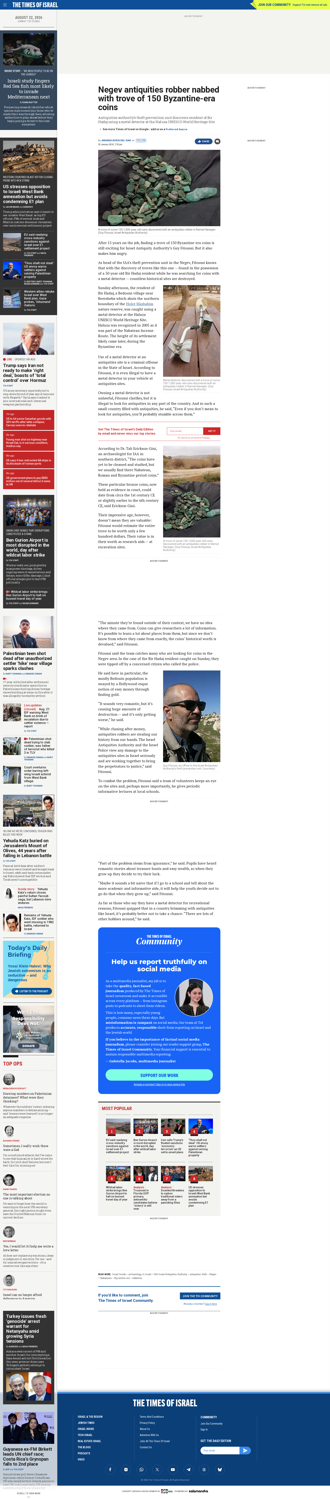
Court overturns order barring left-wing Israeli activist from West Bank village (37, 774)
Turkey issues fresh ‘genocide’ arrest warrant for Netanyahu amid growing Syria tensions (26, 1329)
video (81, 1459)
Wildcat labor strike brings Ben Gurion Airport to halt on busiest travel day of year (117, 1193)
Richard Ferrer (11, 1141)
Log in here (211, 1303)
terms (207, 438)
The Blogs (84, 1447)
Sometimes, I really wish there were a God (25, 1148)
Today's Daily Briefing (27, 951)
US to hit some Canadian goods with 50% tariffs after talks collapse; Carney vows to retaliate (28, 422)
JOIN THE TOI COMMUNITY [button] (200, 1296)
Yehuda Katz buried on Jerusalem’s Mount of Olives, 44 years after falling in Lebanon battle (27, 848)
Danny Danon (10, 1189)
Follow (141, 140)
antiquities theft (198, 1274)
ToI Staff (32, 253)
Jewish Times (86, 1422)
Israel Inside (119, 1274)
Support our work (159, 1075)
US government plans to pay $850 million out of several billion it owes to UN (28, 481)
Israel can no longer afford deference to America (22, 1297)
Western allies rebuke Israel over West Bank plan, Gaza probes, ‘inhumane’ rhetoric (39, 298)
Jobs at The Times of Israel (155, 1441)
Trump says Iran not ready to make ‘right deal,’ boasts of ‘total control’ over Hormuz (24, 373)
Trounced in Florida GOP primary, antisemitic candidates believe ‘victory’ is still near (145, 1198)
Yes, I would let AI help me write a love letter (28, 1248)
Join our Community (274, 5)
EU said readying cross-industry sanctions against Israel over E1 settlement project (117, 1146)
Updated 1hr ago (25, 359)
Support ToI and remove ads (310, 4)
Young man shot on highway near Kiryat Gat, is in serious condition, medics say (27, 443)
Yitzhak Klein (10, 1290)
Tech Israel (85, 1435)
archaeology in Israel (139, 1274)
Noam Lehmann (32, 284)
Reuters (31, 282)
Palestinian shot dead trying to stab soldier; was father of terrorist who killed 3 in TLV (39, 745)
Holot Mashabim (139, 303)
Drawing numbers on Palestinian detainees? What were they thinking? (27, 1097)
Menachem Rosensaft (14, 1089)
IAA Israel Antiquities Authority (170, 1274)
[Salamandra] (198, 1491)
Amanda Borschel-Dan (116, 140)
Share (205, 141)
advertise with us (149, 1435)
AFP (8, 1469)
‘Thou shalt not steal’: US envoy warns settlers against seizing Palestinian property (198, 1147)
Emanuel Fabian (34, 674)
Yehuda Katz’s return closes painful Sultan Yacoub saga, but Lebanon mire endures (34, 896)
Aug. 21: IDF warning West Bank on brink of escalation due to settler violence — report (37, 717)
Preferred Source (176, 129)
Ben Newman (9, 1241)
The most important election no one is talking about (26, 1196)
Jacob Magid (12, 207)
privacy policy (147, 1422)
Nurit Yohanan (44, 282)
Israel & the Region (90, 1416)
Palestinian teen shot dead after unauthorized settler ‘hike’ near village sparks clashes (27, 661)
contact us (146, 1447)
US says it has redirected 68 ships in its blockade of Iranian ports (28, 462)
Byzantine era (122, 1278)
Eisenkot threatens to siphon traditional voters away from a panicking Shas (172, 1195)
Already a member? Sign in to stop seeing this (159, 1084)
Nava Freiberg (25, 908)
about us (145, 1428)
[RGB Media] (167, 1491)
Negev (212, 1274)
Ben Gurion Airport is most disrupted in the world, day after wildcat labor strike (145, 1146)
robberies (137, 1278)
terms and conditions (152, 1416)
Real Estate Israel (89, 1441)
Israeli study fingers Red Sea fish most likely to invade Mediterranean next (28, 88)
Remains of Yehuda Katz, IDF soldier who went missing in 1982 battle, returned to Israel (39, 922)
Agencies (28, 207)
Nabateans (106, 1278)
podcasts (84, 1453)
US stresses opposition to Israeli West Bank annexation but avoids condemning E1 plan (199, 1196)
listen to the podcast (33, 991)
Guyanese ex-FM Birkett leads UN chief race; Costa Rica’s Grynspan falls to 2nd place (27, 1457)
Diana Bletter (30, 102)
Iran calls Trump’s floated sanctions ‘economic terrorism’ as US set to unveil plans (172, 1146)
